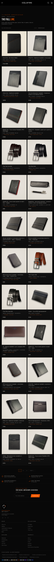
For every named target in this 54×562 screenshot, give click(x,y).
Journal (3, 543)
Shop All (4, 524)
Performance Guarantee (33, 547)
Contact (29, 539)
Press (29, 541)
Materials (4, 538)
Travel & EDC (5, 530)
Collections (11, 16)
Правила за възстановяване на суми (9, 554)
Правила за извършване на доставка (9, 557)
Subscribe (35, 495)
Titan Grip (30, 530)
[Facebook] (5, 518)
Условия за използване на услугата (39, 554)
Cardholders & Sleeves (7, 528)
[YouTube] (8, 518)
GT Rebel (30, 524)
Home (3, 16)
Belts (3, 531)
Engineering (4, 539)
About (29, 538)
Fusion (29, 528)
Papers (3, 541)
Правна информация (23, 557)
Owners (29, 543)
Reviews (30, 545)
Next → (32, 470)
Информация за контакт (34, 557)
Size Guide (4, 545)
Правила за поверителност (24, 554)
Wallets (3, 526)
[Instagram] (3, 518)
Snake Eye (30, 526)
